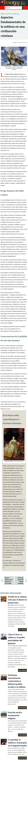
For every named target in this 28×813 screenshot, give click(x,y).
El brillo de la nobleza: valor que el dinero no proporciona (17, 600)
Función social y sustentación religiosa (15, 715)
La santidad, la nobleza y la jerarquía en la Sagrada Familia (17, 742)
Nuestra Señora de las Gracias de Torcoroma (9, 580)
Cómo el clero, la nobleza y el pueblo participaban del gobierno (16, 639)
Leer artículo (22, 629)
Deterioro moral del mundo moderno (20, 580)
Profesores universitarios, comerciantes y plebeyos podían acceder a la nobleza (16, 681)
